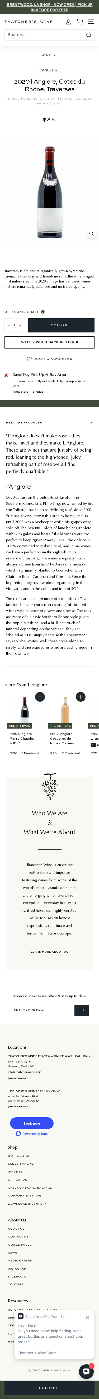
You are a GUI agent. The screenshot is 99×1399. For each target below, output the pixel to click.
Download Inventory (27, 1204)
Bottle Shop (19, 1156)
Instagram (17, 1268)
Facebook (17, 1276)
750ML (57, 103)
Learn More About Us (49, 952)
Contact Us (18, 1236)
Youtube (15, 1284)
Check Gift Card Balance (30, 1187)
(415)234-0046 (18, 1078)
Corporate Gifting (25, 1195)
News (12, 1252)
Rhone (66, 99)
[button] (31, 1123)
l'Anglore (49, 70)
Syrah (51, 99)
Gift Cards (17, 1180)
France (13, 99)
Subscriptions (21, 1164)
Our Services (19, 1245)
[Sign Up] (81, 1010)
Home (46, 55)
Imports (15, 1171)
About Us (16, 1229)
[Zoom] (91, 234)
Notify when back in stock (50, 342)
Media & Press (20, 1260)
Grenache (33, 99)
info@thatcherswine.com (24, 1072)
